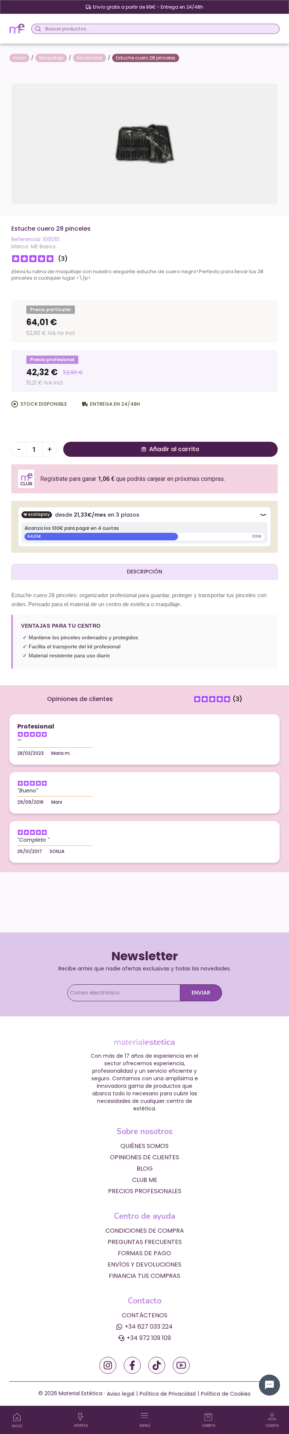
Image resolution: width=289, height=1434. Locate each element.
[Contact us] (269, 1385)
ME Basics (43, 246)
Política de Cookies (226, 1394)
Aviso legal (120, 1394)
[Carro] (208, 1417)
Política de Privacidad (168, 1394)
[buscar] (37, 29)
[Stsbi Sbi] (107, 1365)
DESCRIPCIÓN (144, 571)
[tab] (144, 571)
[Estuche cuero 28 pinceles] (144, 143)
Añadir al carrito (174, 449)
